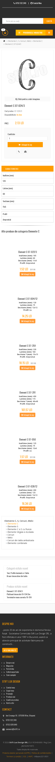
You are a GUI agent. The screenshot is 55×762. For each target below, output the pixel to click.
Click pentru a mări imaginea (28, 98)
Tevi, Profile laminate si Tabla (18, 572)
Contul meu (10, 687)
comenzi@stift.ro (13, 729)
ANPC (30, 756)
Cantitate (11, 134)
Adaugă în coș (26, 144)
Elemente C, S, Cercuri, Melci (19, 41)
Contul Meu (37, 3)
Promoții (9, 693)
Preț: (7, 123)
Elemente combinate (17, 543)
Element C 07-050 (27, 439)
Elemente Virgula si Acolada (20, 532)
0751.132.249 (11, 719)
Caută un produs (12, 699)
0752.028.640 (11, 724)
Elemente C (38, 41)
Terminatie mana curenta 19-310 (19, 597)
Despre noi (10, 662)
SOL (24, 756)
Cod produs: (9, 110)
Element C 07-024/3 (15, 591)
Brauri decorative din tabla (17, 576)
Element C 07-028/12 (27, 486)
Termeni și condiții (13, 756)
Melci (9, 537)
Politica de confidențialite (41, 753)
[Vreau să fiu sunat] (19, 151)
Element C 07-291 (27, 392)
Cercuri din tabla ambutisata (20, 540)
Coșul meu (10, 690)
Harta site (10, 702)
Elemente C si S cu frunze (19, 529)
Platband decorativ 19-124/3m (18, 594)
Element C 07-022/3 (27, 252)
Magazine (9, 665)
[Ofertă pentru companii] (25, 151)
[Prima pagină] (4, 41)
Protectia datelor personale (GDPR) (16, 753)
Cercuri (10, 534)
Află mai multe (10, 650)
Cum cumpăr (11, 674)
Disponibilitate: (10, 114)
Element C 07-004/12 (27, 298)
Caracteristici (11, 168)
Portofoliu (10, 668)
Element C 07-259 (27, 345)
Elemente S (12, 526)
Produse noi (10, 696)
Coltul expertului (12, 671)
